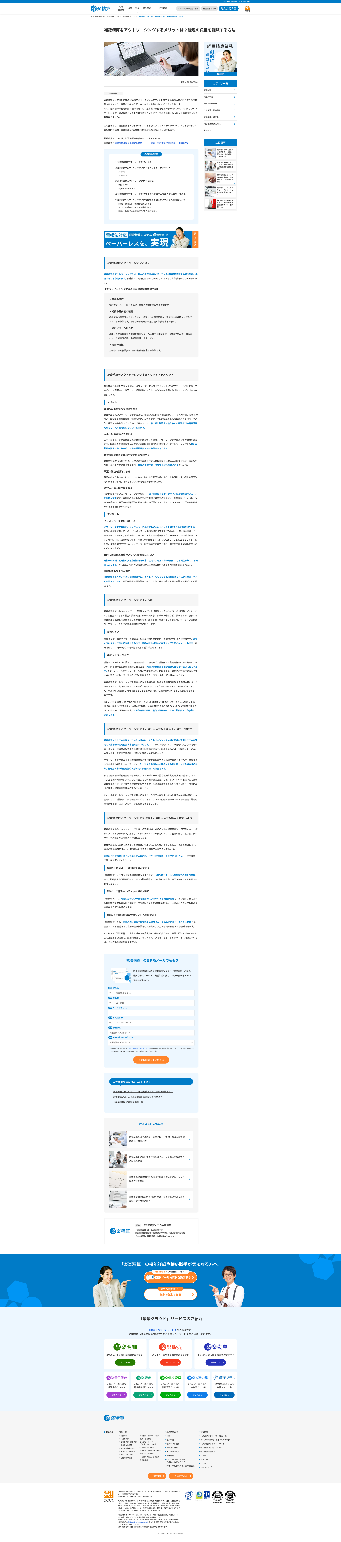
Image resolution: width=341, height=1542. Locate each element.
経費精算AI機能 (126, 1458)
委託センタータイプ (126, 188)
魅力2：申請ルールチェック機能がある (134, 207)
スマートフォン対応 (147, 1447)
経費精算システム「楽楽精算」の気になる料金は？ (137, 1097)
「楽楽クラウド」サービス (162, 1330)
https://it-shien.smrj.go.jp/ (138, 1522)
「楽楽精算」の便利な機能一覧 (128, 1102)
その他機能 (144, 1460)
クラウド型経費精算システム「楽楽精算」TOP (105, 16)
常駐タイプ (123, 185)
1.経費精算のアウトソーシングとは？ (133, 162)
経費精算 (113, 93)
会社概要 (204, 1432)
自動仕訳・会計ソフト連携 (149, 1436)
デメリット (123, 175)
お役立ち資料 (172, 1447)
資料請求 (157, 1476)
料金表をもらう (209, 8)
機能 (130, 8)
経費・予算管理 (145, 1439)
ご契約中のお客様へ (229, 1)
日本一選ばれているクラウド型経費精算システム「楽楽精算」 (143, 1091)
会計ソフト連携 (173, 1444)
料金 (137, 8)
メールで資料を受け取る (188, 8)
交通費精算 (208, 96)
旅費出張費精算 (210, 103)
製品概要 (109, 1432)
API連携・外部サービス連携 (150, 1451)
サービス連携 (161, 8)
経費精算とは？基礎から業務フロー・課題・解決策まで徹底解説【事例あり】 (152, 142)
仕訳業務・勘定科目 (212, 110)
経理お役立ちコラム (129, 16)
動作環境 (170, 1455)
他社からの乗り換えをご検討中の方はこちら (229, 9)
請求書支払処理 (126, 1445)
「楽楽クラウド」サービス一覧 (213, 1436)
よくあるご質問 (244, 1)
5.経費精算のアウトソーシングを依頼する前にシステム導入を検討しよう (150, 199)
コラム (203, 1463)
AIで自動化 (121, 8)
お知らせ (207, 130)
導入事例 (147, 8)
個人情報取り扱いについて (211, 1447)
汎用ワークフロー (127, 1455)
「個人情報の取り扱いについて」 (139, 1048)
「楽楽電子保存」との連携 (149, 1457)
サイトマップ (206, 1467)
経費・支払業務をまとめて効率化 (180, 1466)
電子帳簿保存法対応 (212, 123)
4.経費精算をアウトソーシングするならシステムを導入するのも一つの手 (150, 194)
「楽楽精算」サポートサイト (212, 1444)
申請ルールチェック (147, 1454)
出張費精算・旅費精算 (129, 1442)
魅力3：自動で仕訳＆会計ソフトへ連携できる (137, 211)
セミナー (204, 1459)
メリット (122, 172)
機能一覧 (123, 1432)
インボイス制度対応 (128, 1452)
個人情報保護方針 (207, 1451)
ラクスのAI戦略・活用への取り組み (215, 1440)
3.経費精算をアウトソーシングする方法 (134, 181)
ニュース (204, 1455)
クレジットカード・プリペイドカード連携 (148, 1443)
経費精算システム (211, 117)
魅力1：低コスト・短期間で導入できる (134, 204)
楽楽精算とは (172, 1432)
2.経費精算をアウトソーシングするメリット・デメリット (142, 167)
